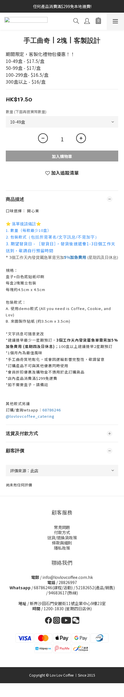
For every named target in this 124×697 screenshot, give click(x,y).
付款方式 (62, 532)
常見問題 (62, 527)
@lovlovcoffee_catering (30, 416)
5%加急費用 (75, 257)
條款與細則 (62, 543)
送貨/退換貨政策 (62, 537)
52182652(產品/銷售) (95, 587)
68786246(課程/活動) (53, 587)
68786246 (51, 410)
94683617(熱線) (63, 593)
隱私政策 (62, 548)
